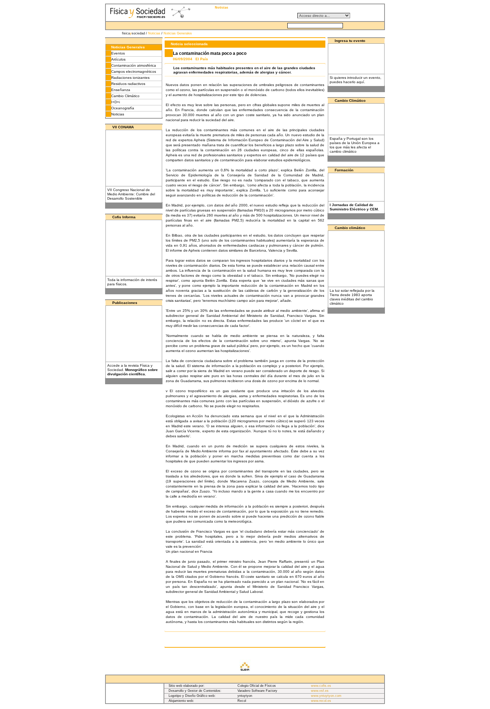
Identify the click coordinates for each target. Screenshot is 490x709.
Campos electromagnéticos (133, 71)
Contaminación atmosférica (133, 65)
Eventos (118, 53)
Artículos (118, 59)
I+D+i (115, 102)
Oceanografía (122, 108)
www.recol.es (321, 701)
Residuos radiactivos (128, 84)
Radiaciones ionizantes (130, 78)
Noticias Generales (178, 33)
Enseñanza (120, 90)
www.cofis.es (321, 685)
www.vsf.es (320, 691)
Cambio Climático (125, 96)
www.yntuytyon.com (326, 696)
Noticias (154, 33)
